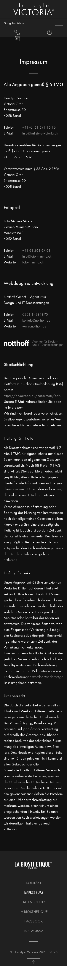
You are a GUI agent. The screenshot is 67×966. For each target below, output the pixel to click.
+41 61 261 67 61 (36, 250)
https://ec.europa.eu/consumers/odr (32, 396)
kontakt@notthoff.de (36, 320)
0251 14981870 (35, 314)
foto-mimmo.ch (33, 262)
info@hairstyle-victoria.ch (40, 133)
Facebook (33, 921)
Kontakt (33, 883)
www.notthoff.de (34, 326)
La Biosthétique (34, 912)
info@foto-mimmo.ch (37, 256)
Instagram (33, 931)
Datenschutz (33, 902)
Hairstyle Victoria (25, 952)
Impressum (33, 892)
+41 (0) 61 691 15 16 (39, 127)
